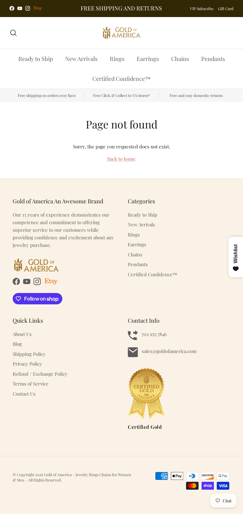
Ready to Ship (35, 59)
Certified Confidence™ (121, 78)
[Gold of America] (121, 32)
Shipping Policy (29, 354)
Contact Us (24, 394)
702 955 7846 (154, 334)
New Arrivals (81, 59)
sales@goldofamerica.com (169, 351)
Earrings (148, 59)
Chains (180, 59)
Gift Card (226, 8)
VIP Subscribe (202, 8)
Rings (117, 59)
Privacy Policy (27, 364)
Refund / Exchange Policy (40, 374)
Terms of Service (30, 383)
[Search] (13, 33)
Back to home (121, 159)
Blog (17, 344)
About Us (22, 334)
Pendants (213, 59)
